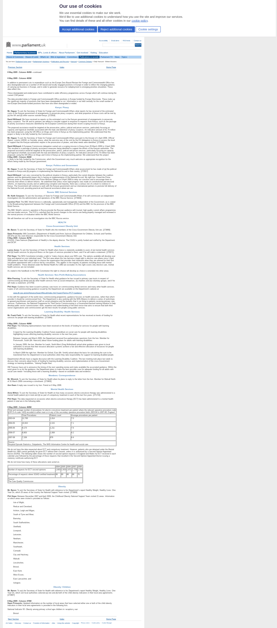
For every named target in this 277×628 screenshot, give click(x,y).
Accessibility (103, 40)
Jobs (53, 623)
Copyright (75, 623)
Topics (124, 57)
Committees (72, 57)
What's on (44, 57)
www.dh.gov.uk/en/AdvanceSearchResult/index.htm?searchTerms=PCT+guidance (47, 293)
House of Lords (32, 57)
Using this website (63, 623)
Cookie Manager (107, 623)
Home (9, 52)
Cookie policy (96, 623)
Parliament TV (107, 57)
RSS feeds (126, 40)
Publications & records (89, 57)
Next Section (13, 619)
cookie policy (140, 20)
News (117, 57)
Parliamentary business (25, 52)
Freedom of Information (41, 623)
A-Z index (9, 623)
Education (103, 52)
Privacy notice (85, 623)
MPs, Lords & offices (47, 52)
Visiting (93, 52)
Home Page (111, 67)
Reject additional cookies (116, 29)
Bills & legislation (58, 57)
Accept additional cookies (78, 29)
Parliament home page (23, 61)
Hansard (74, 61)
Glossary (18, 623)
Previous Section (15, 67)
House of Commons (15, 57)
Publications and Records (60, 61)
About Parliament (67, 52)
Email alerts (115, 40)
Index (62, 67)
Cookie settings (148, 29)
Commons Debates (85, 61)
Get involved (82, 52)
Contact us (137, 40)
